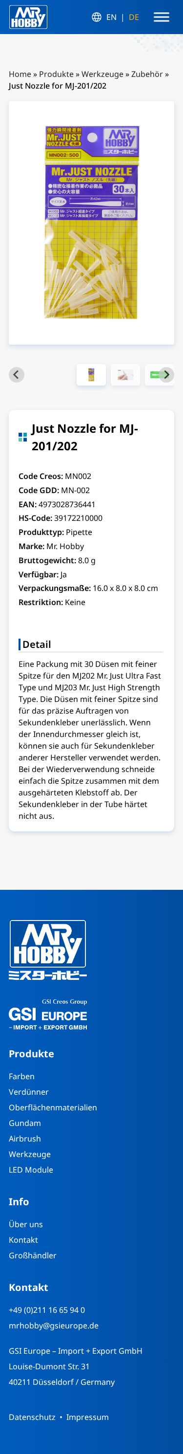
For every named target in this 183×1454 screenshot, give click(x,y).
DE (134, 17)
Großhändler (33, 1255)
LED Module (31, 1169)
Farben (22, 1076)
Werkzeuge (102, 74)
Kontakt (23, 1239)
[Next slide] (166, 375)
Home (20, 74)
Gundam (25, 1123)
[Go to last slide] (16, 375)
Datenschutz (32, 1417)
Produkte (56, 74)
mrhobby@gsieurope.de (54, 1325)
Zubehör (147, 74)
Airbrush (25, 1138)
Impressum (87, 1417)
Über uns (26, 1224)
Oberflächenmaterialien (53, 1107)
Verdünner (29, 1091)
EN (111, 17)
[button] (91, 375)
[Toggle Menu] (161, 17)
